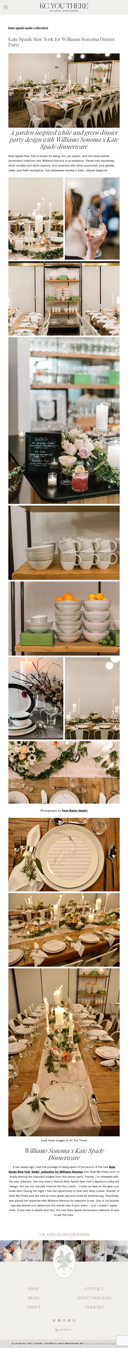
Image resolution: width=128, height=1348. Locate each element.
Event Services (94, 1298)
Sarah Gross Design (100, 1344)
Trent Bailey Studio (74, 810)
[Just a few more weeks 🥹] (117, 1251)
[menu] (5, 7)
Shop (33, 1289)
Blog (33, 1298)
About (34, 1307)
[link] (57, 1330)
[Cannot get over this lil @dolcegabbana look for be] (96, 1251)
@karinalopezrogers (64, 1235)
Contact (94, 1289)
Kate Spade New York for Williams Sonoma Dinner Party (61, 42)
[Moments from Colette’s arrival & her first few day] (10, 1251)
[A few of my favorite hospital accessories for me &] (32, 1251)
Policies (94, 1307)
